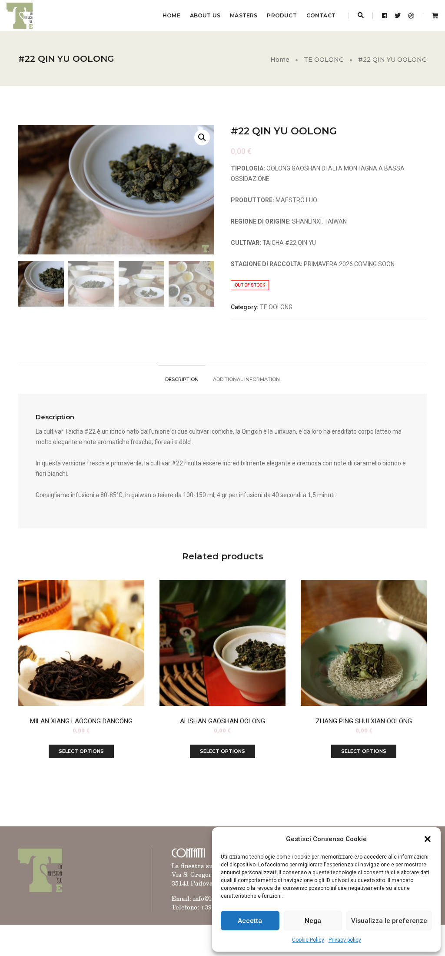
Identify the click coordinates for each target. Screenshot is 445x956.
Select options (81, 751)
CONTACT (320, 15)
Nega (313, 921)
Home (279, 60)
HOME (171, 15)
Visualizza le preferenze (389, 921)
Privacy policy (345, 940)
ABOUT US (205, 15)
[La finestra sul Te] (20, 15)
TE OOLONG (324, 60)
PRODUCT (281, 15)
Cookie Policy (308, 940)
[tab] (182, 379)
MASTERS (243, 15)
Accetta (250, 921)
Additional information (246, 379)
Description (182, 379)
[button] (427, 839)
